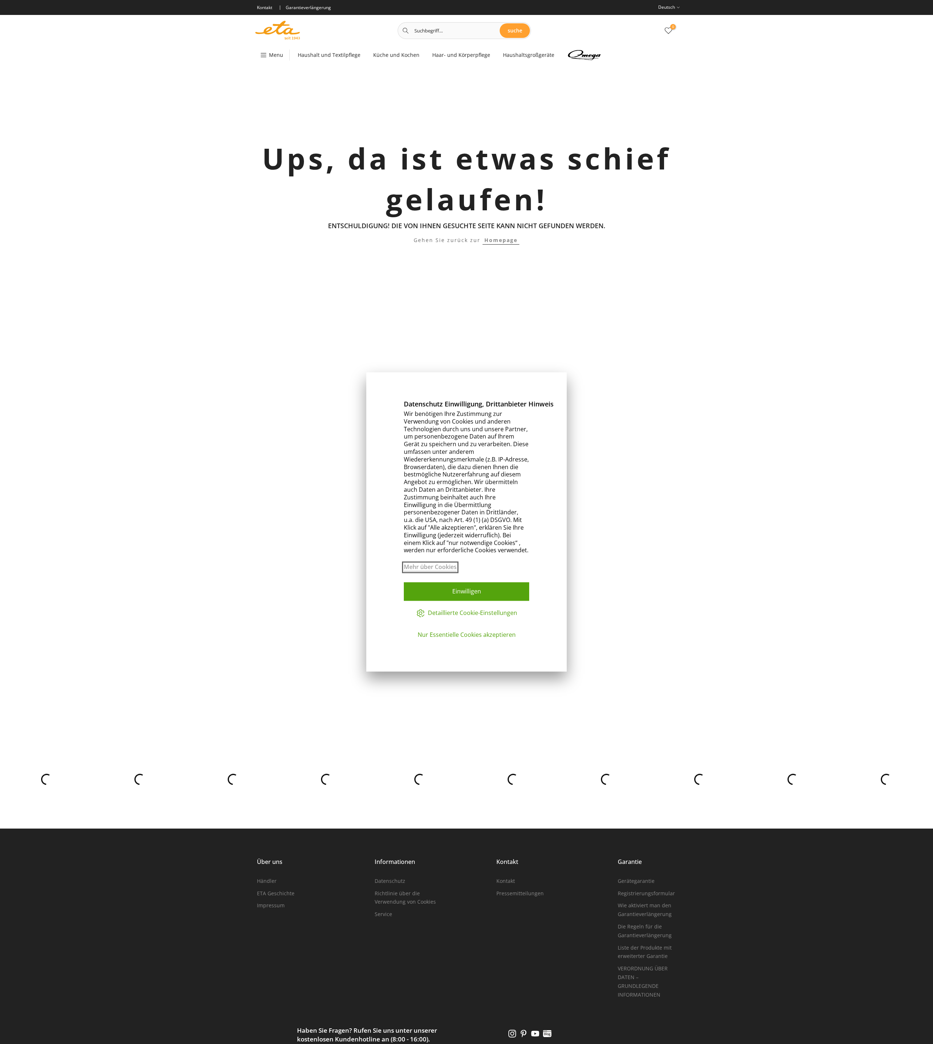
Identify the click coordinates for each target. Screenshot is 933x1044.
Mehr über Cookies (430, 567)
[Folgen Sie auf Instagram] (512, 1033)
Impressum (271, 905)
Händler (267, 880)
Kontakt (505, 880)
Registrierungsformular (646, 893)
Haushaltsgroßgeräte (528, 54)
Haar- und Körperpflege (461, 54)
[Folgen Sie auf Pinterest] (523, 1033)
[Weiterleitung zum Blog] (547, 1033)
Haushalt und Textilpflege (329, 54)
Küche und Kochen (396, 54)
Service (383, 914)
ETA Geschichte (275, 893)
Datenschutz (390, 880)
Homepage (501, 240)
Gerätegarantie (636, 880)
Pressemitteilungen (520, 893)
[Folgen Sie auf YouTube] (535, 1033)
